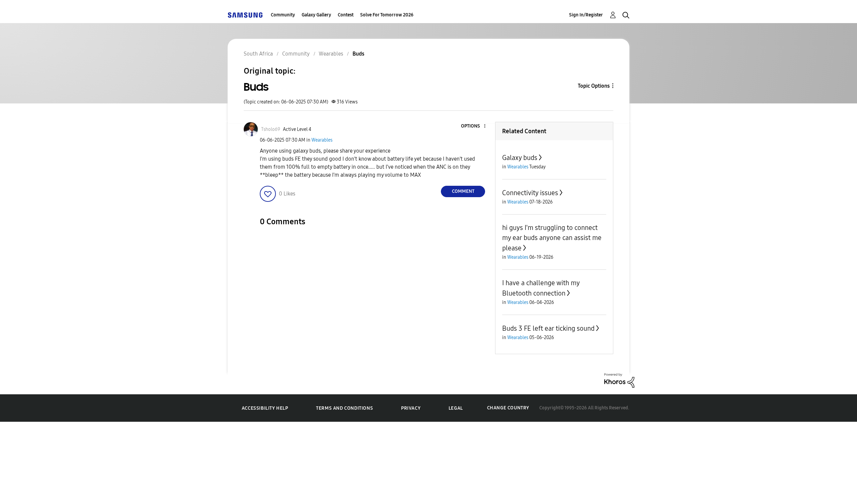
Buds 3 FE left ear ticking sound (548, 328)
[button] (473, 126)
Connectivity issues (530, 193)
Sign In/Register (586, 15)
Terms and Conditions (344, 408)
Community (283, 15)
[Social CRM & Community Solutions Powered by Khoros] (619, 380)
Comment (463, 191)
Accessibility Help (265, 408)
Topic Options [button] (594, 86)
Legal (456, 408)
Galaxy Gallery (316, 15)
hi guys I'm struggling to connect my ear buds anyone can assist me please (552, 238)
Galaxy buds (519, 158)
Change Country (508, 408)
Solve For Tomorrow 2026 (386, 15)
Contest (346, 15)
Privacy (410, 408)
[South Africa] (245, 15)
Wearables (321, 140)
